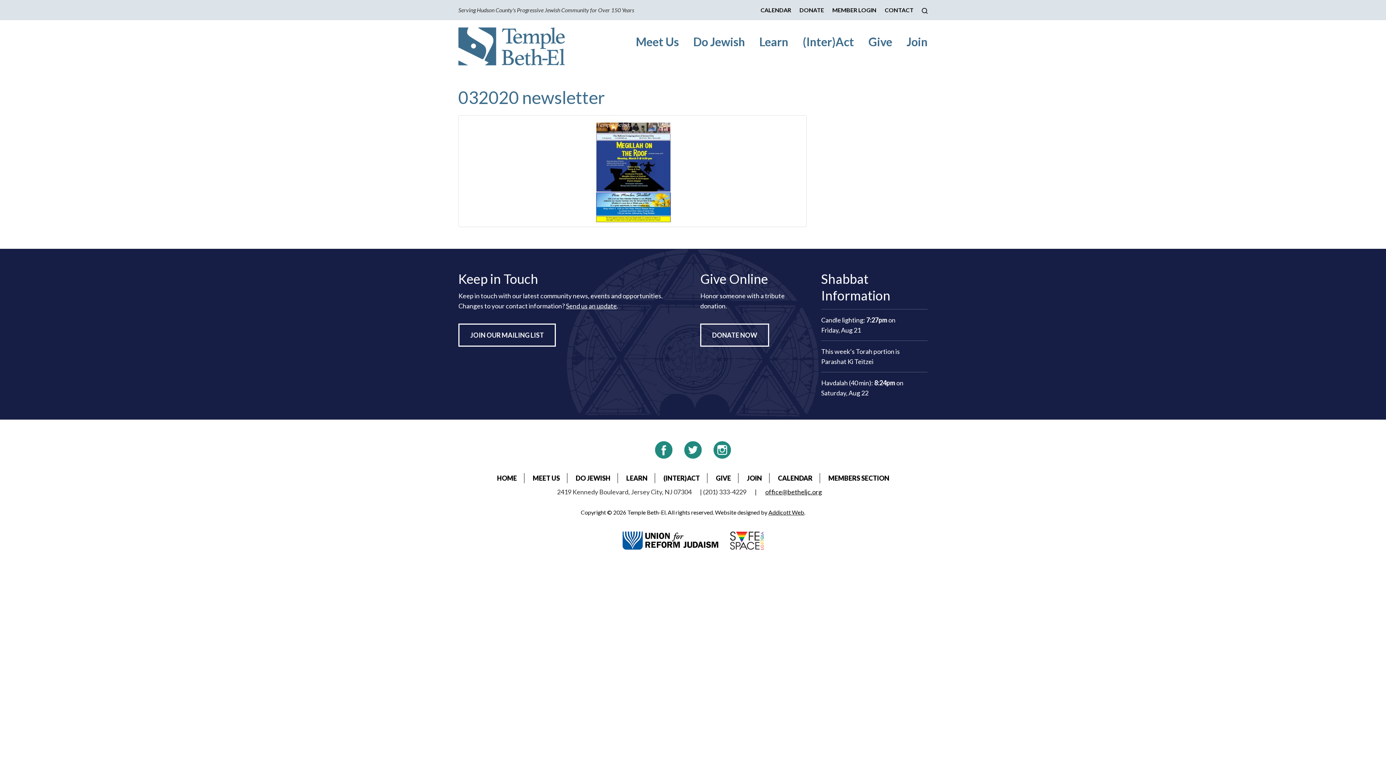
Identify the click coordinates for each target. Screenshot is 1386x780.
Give (880, 42)
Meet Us (657, 42)
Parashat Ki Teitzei (847, 361)
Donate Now (734, 335)
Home (507, 478)
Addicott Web (786, 512)
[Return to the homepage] (511, 46)
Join (917, 42)
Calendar (775, 9)
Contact (899, 9)
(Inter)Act (828, 42)
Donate (811, 9)
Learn (773, 42)
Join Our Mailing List (507, 335)
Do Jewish (719, 42)
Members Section (858, 478)
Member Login (854, 9)
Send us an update (591, 306)
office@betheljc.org (793, 492)
